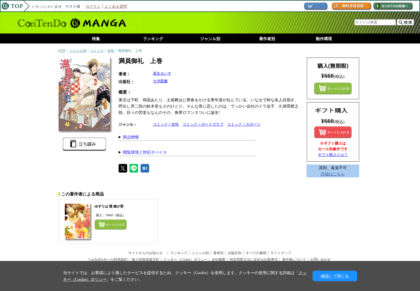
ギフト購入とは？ (333, 155)
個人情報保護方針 (145, 260)
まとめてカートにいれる (333, 88)
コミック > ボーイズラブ (203, 124)
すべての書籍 (256, 253)
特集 (96, 39)
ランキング (153, 39)
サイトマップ (281, 253)
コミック (97, 51)
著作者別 (267, 39)
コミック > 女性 (166, 124)
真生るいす (162, 73)
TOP (62, 51)
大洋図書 (160, 81)
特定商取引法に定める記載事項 (254, 260)
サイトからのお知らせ (147, 253)
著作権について (294, 260)
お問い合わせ (320, 260)
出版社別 (234, 253)
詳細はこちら (333, 174)
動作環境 (324, 39)
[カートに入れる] (333, 132)
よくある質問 (116, 6)
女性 (110, 51)
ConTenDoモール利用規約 (108, 260)
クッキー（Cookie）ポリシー (185, 260)
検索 (405, 22)
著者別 (218, 253)
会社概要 (218, 260)
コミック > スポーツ (244, 124)
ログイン (93, 6)
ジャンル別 (210, 39)
